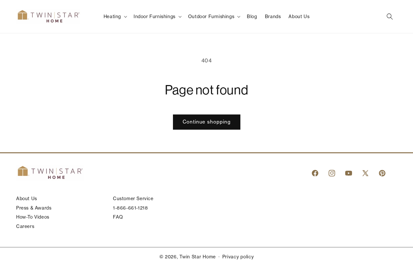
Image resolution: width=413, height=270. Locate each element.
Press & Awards (33, 208)
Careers (25, 226)
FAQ (118, 217)
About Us (26, 198)
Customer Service (133, 198)
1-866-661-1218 (130, 208)
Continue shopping (207, 122)
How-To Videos (32, 217)
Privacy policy (238, 257)
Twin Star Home (197, 257)
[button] (115, 16)
